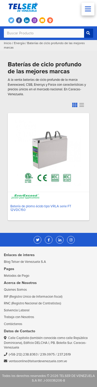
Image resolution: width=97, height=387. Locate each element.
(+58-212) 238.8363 (23, 354)
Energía (19, 43)
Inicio (7, 43)
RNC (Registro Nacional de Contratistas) (32, 303)
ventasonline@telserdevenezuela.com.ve (38, 361)
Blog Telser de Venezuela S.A (25, 262)
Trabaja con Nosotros (19, 317)
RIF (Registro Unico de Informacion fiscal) (33, 297)
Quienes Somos (15, 290)
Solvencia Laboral (16, 310)
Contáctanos (13, 324)
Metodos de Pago (16, 276)
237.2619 (64, 354)
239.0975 (47, 354)
